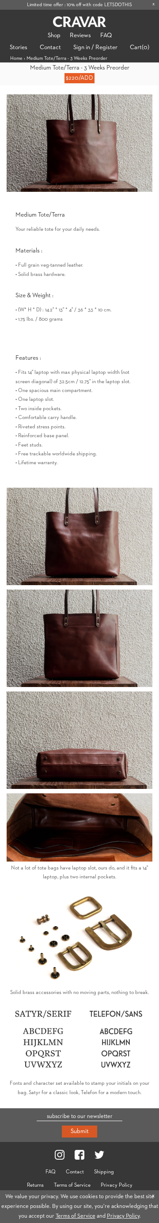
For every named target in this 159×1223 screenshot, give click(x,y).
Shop (54, 35)
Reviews (80, 35)
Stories (18, 47)
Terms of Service (72, 1185)
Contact (50, 47)
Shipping (104, 1172)
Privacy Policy (116, 1185)
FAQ (106, 35)
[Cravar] (79, 21)
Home (16, 58)
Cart (139, 47)
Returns (35, 1185)
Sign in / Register (95, 47)
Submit (80, 1131)
